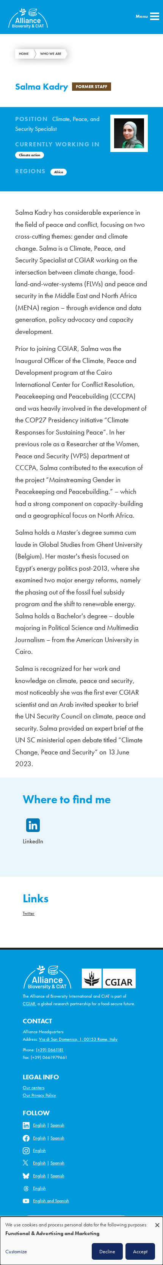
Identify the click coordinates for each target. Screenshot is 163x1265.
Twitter (28, 913)
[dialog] (81, 1241)
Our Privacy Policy (39, 1095)
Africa (58, 172)
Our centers (33, 1088)
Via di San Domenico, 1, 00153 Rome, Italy (78, 1039)
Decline (107, 1251)
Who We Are (50, 53)
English (39, 1125)
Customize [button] (16, 1251)
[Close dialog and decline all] (157, 1221)
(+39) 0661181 (50, 1050)
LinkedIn (33, 841)
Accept (140, 1251)
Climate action (29, 155)
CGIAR (29, 1004)
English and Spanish (51, 1201)
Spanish (57, 1125)
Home (24, 53)
